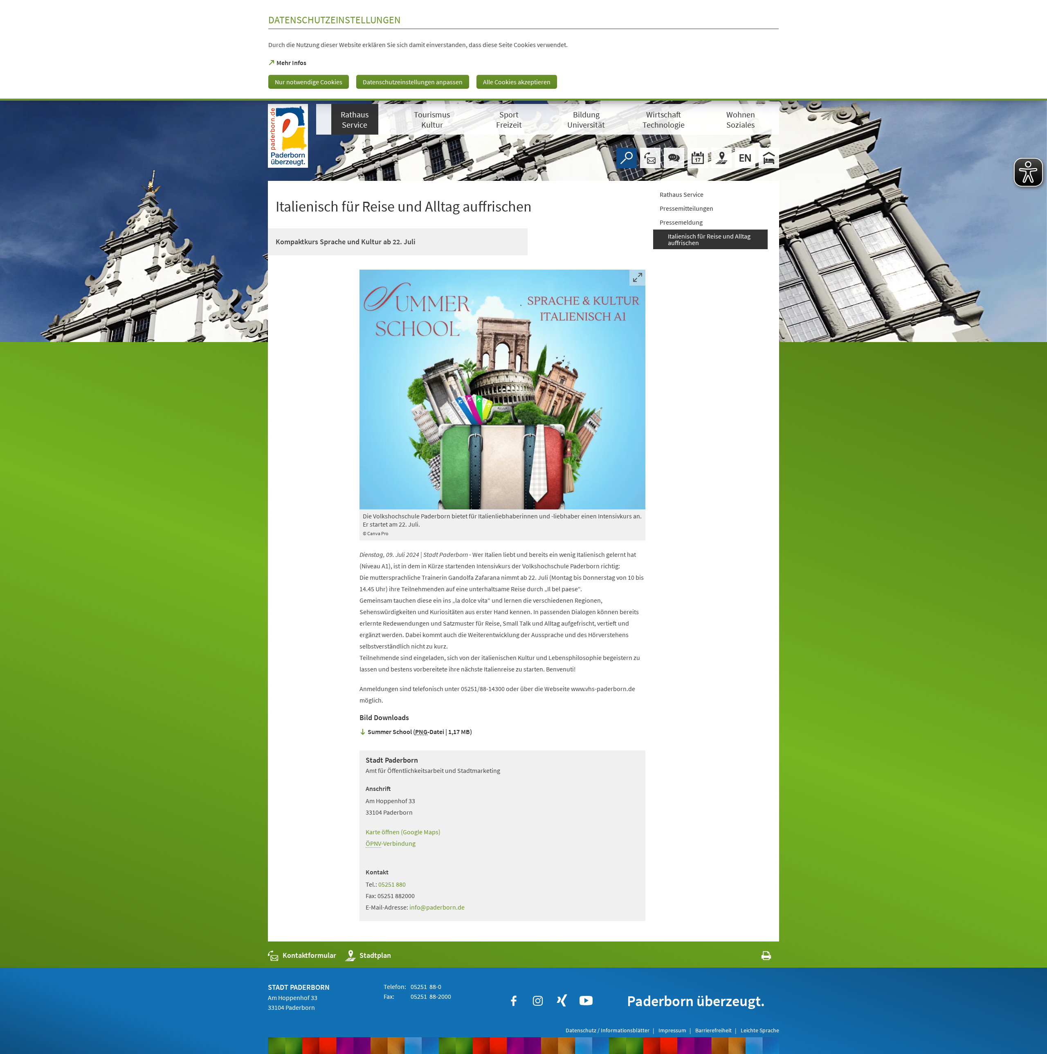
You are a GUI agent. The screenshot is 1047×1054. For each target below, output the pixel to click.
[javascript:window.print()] (759, 957)
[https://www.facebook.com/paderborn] (513, 1000)
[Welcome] (745, 158)
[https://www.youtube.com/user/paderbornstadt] (586, 1000)
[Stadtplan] (721, 158)
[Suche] (626, 158)
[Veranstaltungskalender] (698, 158)
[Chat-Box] (674, 158)
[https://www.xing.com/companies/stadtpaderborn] (561, 1000)
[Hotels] (769, 158)
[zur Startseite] (288, 136)
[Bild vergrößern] (502, 389)
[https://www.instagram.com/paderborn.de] (537, 1000)
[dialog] (523, 50)
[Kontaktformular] (650, 158)
